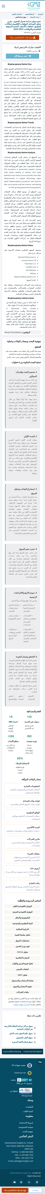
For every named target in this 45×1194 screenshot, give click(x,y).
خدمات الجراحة (34, 17)
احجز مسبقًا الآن (20, 56)
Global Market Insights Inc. (21, 1173)
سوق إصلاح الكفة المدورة (22, 1042)
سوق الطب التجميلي (24, 1037)
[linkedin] (36, 1182)
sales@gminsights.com (23, 1161)
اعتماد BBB (13, 721)
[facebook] (21, 1182)
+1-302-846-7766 (26, 1155)
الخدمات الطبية (17, 14)
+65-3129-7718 (27, 1158)
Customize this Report (33, 1051)
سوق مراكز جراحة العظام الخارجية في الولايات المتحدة (18, 1027)
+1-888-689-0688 (26, 1152)
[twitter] (29, 1182)
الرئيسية (40, 14)
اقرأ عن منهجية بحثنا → (21, 1004)
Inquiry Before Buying (12, 1051)
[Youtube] (14, 1182)
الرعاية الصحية (29, 14)
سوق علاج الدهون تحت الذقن (21, 1033)
